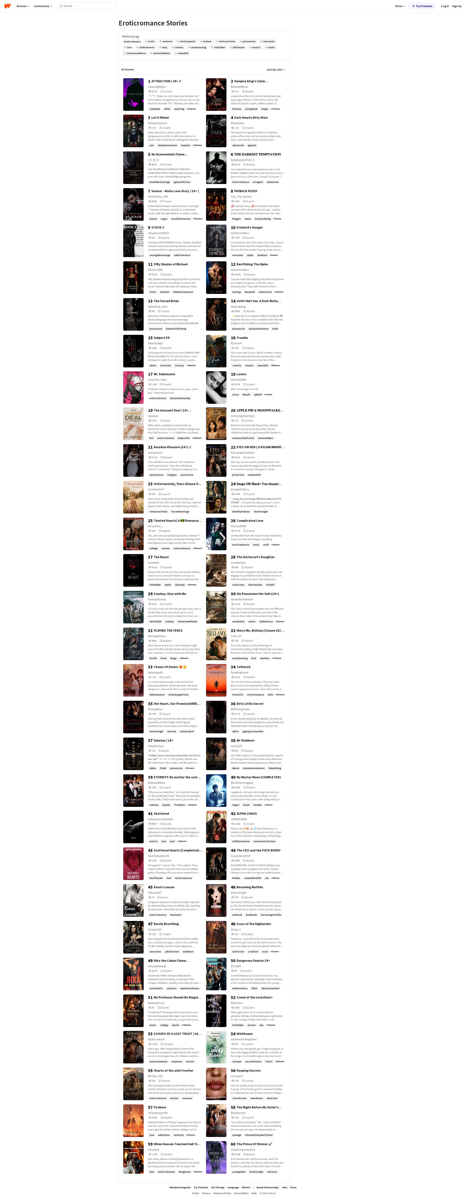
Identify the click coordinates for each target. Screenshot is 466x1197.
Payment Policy (222, 1193)
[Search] (61, 6)
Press (293, 1187)
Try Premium (424, 6)
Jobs (284, 1187)
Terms (195, 1193)
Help (254, 1193)
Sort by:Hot (274, 69)
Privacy (206, 1193)
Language (233, 1187)
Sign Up (457, 6)
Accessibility (241, 1193)
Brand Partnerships (268, 1187)
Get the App (218, 1187)
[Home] (7, 6)
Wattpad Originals (180, 1187)
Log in (445, 6)
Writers (246, 1187)
